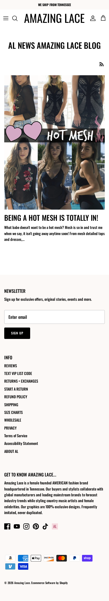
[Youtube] (17, 526)
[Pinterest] (36, 526)
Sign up (17, 333)
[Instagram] (26, 526)
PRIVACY (10, 428)
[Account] (91, 18)
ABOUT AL (11, 451)
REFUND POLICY (15, 396)
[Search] (17, 18)
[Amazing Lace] (54, 18)
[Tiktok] (45, 526)
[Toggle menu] (6, 18)
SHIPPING (11, 404)
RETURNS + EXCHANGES (21, 381)
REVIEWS (10, 365)
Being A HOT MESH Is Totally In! (51, 217)
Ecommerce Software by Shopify (49, 583)
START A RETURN (16, 389)
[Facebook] (7, 526)
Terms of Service (15, 435)
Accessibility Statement (21, 443)
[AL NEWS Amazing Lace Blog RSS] (101, 64)
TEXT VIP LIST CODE (18, 373)
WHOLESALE (12, 420)
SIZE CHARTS (13, 412)
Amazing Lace (22, 583)
